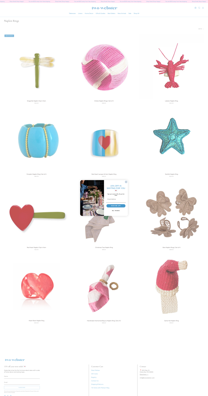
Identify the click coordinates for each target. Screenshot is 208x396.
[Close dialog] (126, 182)
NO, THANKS (116, 210)
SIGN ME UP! (116, 205)
